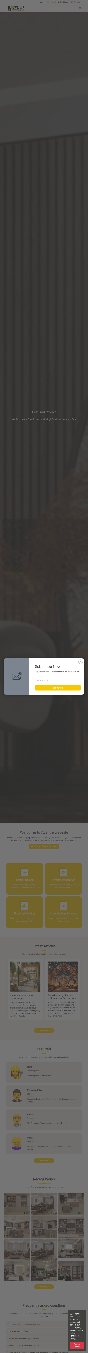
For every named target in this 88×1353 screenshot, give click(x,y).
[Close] (80, 662)
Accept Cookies (77, 1345)
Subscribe (58, 687)
